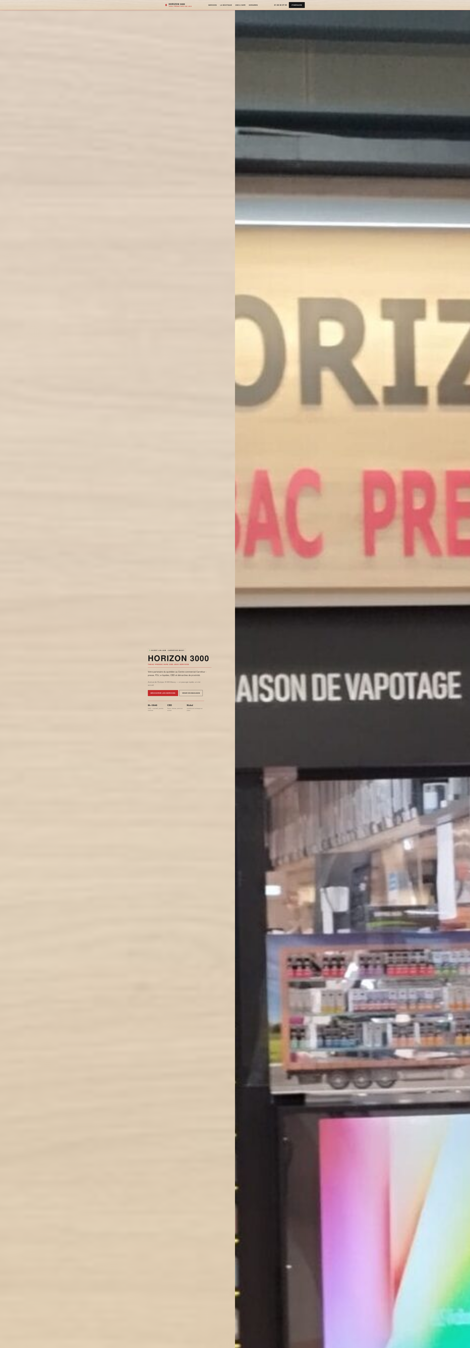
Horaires (253, 5)
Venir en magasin (191, 693)
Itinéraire (297, 5)
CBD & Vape (240, 5)
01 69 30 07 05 (280, 5)
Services (212, 5)
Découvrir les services (163, 693)
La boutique (226, 5)
